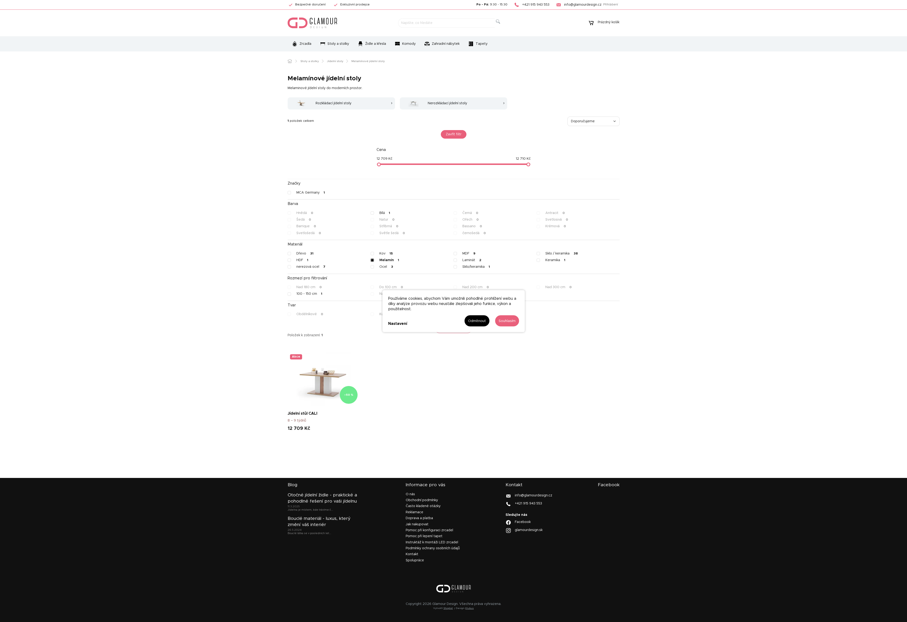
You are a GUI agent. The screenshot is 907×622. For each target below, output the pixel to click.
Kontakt (412, 554)
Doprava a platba (419, 518)
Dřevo (304, 253)
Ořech (470, 219)
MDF (468, 253)
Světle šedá (392, 233)
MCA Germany (310, 192)
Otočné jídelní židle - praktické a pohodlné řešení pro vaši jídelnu (322, 498)
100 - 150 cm (309, 293)
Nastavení (397, 324)
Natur (387, 219)
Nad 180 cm (309, 287)
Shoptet (448, 608)
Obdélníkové (309, 314)
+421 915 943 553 (528, 503)
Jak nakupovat (417, 524)
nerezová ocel (310, 266)
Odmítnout (477, 320)
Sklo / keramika (561, 253)
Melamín (389, 260)
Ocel (386, 266)
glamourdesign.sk (529, 530)
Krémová (555, 226)
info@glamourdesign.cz (533, 495)
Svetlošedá (308, 233)
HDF (302, 260)
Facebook (523, 522)
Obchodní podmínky (422, 500)
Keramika (555, 260)
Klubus (469, 608)
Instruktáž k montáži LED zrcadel (432, 542)
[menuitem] (302, 43)
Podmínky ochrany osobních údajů (433, 548)
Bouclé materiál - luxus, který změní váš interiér (319, 521)
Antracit (555, 213)
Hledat (501, 27)
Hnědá (304, 213)
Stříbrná (388, 226)
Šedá (303, 219)
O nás (410, 494)
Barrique (306, 226)
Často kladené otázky (423, 506)
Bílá (384, 213)
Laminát (471, 260)
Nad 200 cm (475, 287)
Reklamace (414, 512)
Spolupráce (415, 560)
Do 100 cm (391, 287)
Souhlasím (507, 320)
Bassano (472, 226)
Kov (386, 253)
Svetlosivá (556, 219)
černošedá (474, 233)
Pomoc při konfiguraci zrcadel (429, 530)
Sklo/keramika (476, 266)
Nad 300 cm (558, 287)
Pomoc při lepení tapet (424, 536)
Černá (470, 213)
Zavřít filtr (453, 134)
